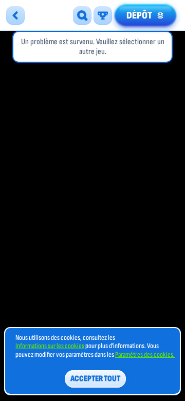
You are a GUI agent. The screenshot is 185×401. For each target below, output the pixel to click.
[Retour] (15, 15)
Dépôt (139, 15)
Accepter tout (95, 379)
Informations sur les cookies (49, 346)
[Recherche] (82, 15)
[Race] (103, 15)
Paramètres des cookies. (145, 355)
